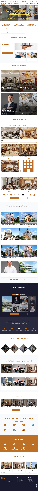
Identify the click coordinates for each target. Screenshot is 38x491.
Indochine (28, 125)
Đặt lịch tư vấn (9, 158)
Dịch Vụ (6, 3)
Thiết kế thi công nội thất (20, 480)
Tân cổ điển (9, 125)
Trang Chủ (2, 3)
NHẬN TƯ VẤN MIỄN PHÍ (7, 52)
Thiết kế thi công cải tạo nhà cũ (20, 481)
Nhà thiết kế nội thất (22, 294)
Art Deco (19, 125)
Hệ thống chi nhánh (30, 481)
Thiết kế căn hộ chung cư (20, 482)
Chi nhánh (27, 3)
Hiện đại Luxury (14, 125)
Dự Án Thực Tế (10, 3)
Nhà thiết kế (29, 482)
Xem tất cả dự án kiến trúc (23, 279)
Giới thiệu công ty (30, 479)
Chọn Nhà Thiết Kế (16, 3)
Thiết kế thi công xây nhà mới (20, 479)
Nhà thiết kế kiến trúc (15, 294)
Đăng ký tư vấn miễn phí (14, 279)
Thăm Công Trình (22, 3)
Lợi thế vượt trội (32, 3)
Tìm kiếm (24, 1)
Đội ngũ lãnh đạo (30, 480)
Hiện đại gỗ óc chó (23, 125)
